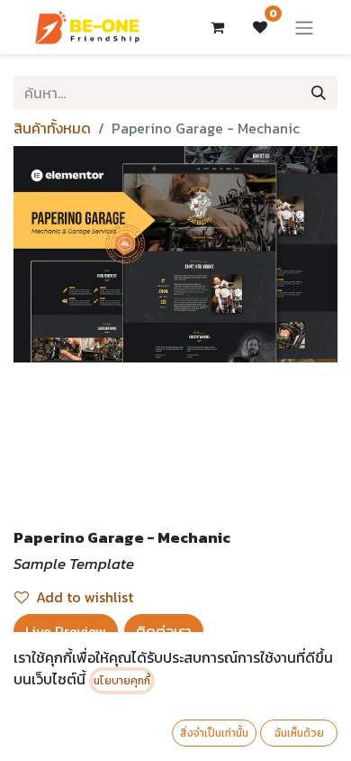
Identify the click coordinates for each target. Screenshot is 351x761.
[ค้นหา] (319, 93)
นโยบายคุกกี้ (122, 681)
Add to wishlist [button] (84, 597)
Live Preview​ (65, 631)
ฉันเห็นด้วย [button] (299, 733)
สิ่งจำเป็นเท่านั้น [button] (214, 733)
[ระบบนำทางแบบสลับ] (304, 27)
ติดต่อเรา (164, 631)
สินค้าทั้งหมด (52, 128)
